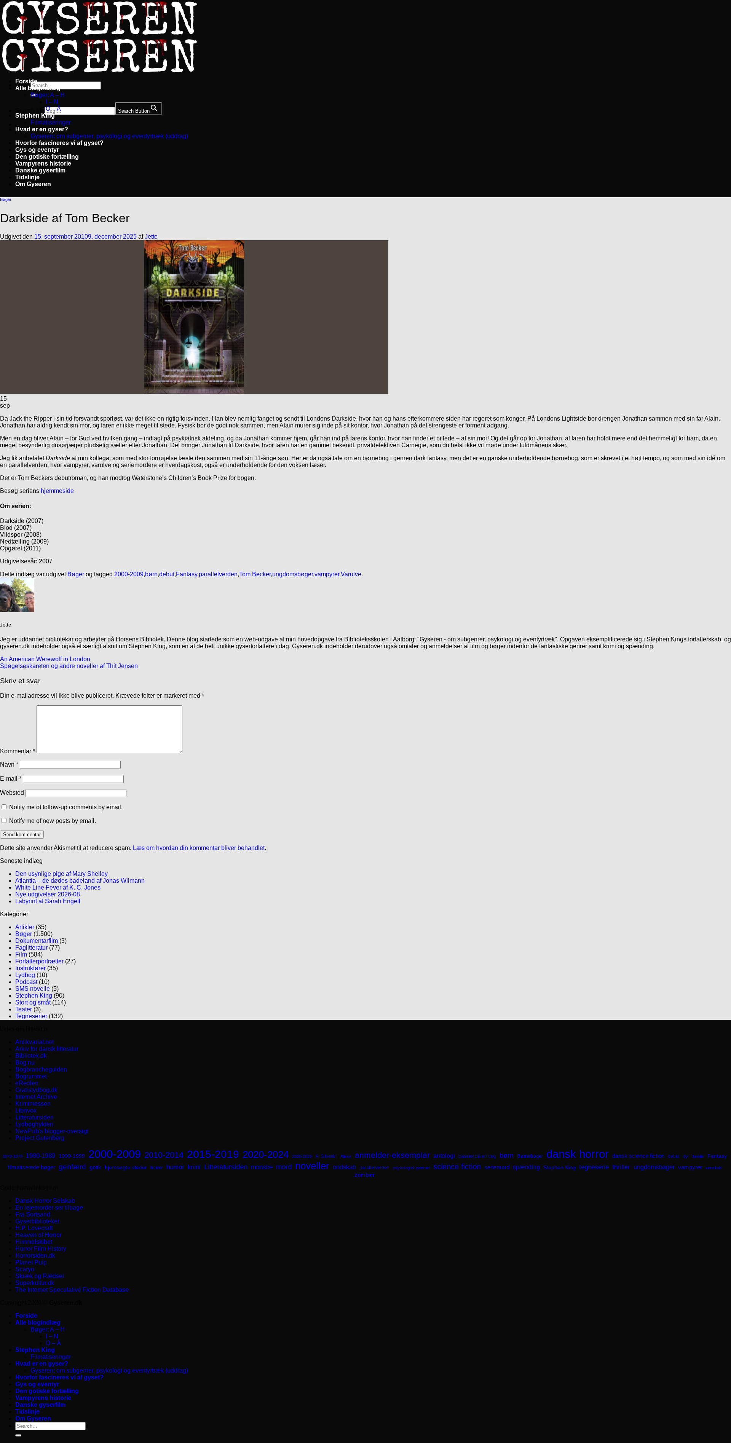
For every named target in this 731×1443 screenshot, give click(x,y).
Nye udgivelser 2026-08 (47, 894)
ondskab (344, 1167)
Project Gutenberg (39, 1138)
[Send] (18, 1435)
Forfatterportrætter (39, 961)
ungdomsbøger (292, 574)
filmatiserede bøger (31, 1167)
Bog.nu (25, 1062)
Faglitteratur (31, 947)
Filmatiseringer (50, 122)
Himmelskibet (33, 1242)
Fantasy (186, 574)
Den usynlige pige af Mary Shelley (61, 874)
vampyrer (326, 574)
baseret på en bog (477, 1156)
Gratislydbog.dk (36, 1090)
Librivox (26, 1110)
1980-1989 (40, 1155)
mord (284, 1167)
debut (166, 574)
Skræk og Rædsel (39, 1276)
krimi (194, 1167)
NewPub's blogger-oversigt (51, 1131)
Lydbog (25, 975)
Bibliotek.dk (31, 1055)
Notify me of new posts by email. (52, 821)
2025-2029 (302, 1156)
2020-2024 (266, 1154)
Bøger (5, 199)
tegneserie (594, 1167)
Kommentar (17, 751)
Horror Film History (40, 1248)
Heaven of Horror (38, 1235)
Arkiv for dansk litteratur (46, 1049)
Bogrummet (30, 1076)
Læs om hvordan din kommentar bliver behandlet (199, 848)
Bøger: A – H (47, 95)
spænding (526, 1167)
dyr (686, 1156)
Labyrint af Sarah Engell (47, 901)
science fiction (457, 1166)
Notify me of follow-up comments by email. (66, 807)
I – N (52, 102)
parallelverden (218, 574)
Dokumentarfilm (36, 941)
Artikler (24, 927)
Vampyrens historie (43, 163)
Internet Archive (36, 1097)
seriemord (496, 1167)
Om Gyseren (33, 184)
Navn (9, 764)
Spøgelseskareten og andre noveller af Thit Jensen (69, 666)
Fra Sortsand (32, 1214)
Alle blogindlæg (38, 88)
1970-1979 (12, 1156)
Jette (151, 236)
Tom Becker (255, 574)
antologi (444, 1155)
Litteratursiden (34, 1117)
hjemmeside (57, 491)
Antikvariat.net (34, 1042)
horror (156, 1167)
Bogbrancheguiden (41, 1069)
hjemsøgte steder (126, 1167)
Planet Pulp (31, 1262)
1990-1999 (72, 1156)
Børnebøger (530, 1156)
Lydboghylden (34, 1124)
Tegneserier (31, 1016)
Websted (12, 792)
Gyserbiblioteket (37, 1221)
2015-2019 (213, 1154)
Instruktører (30, 968)
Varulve (351, 574)
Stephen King (35, 115)
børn (151, 574)
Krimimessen (33, 1103)
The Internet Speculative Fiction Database (72, 1290)
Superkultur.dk (34, 1283)
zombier (364, 1175)
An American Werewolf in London (45, 659)
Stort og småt (33, 1002)
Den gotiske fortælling (47, 156)
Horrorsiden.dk (35, 1255)
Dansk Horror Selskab (45, 1200)
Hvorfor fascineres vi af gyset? (59, 143)
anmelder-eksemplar (392, 1155)
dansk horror (577, 1154)
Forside (26, 81)
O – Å (53, 108)
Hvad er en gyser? (41, 129)
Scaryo (24, 1269)
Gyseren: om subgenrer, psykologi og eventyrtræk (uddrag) (109, 136)
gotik (95, 1167)
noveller (312, 1166)
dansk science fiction (638, 1156)
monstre (262, 1167)
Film (21, 954)
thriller (621, 1167)
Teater (23, 1009)
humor (175, 1167)
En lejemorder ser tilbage (49, 1207)
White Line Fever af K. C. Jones (58, 887)
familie (698, 1156)
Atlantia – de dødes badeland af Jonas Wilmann (80, 880)
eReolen (26, 1083)
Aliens (345, 1156)
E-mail (10, 778)
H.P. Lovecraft (34, 1228)
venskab (713, 1168)
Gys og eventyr (37, 150)
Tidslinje (27, 177)
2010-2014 (164, 1155)
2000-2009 (129, 574)
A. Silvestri (326, 1156)
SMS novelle (32, 988)
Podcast (26, 982)
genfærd (72, 1167)
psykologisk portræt (411, 1168)
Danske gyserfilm (40, 170)
